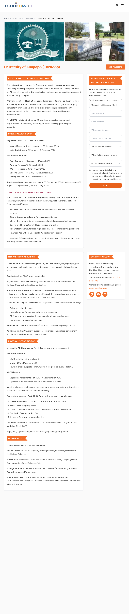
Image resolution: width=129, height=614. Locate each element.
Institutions (16, 18)
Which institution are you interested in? (105, 100)
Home (6, 18)
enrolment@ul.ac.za (98, 288)
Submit (105, 185)
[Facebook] (91, 294)
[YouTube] (98, 294)
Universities (28, 18)
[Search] (117, 5)
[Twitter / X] (104, 294)
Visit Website (115, 67)
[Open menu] (122, 5)
